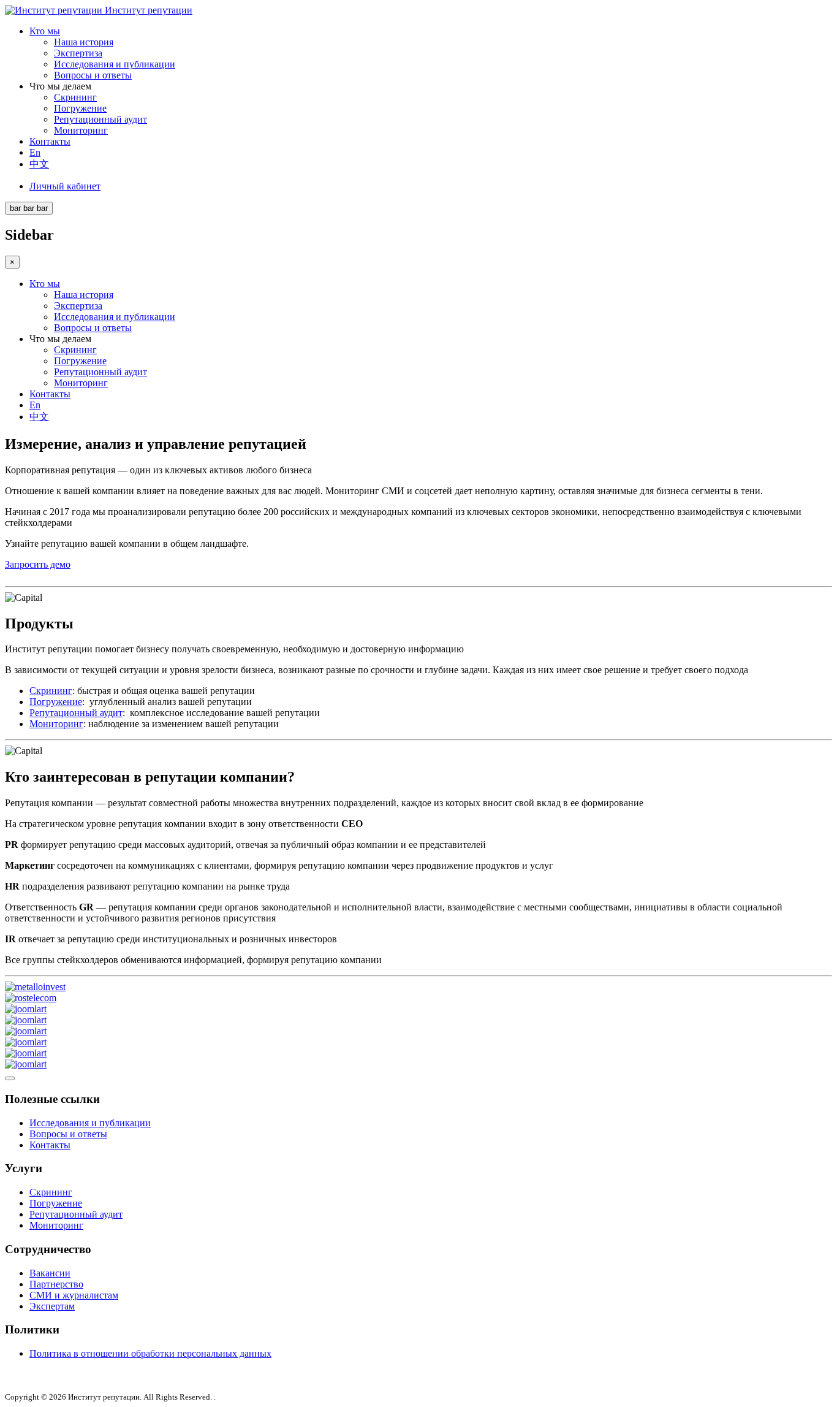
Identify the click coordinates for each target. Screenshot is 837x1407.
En (34, 152)
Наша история (83, 42)
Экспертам (52, 1306)
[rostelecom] (30, 998)
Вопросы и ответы (93, 75)
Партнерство (56, 1284)
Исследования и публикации (114, 64)
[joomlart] (26, 1009)
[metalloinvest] (35, 987)
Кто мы (44, 31)
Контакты (49, 141)
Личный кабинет (64, 186)
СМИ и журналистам (73, 1295)
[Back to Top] (10, 1078)
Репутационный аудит (100, 119)
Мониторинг (81, 130)
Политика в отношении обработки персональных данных (150, 1353)
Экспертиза (78, 53)
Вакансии (49, 1273)
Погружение (80, 108)
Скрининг (75, 97)
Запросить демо (37, 564)
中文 (39, 164)
